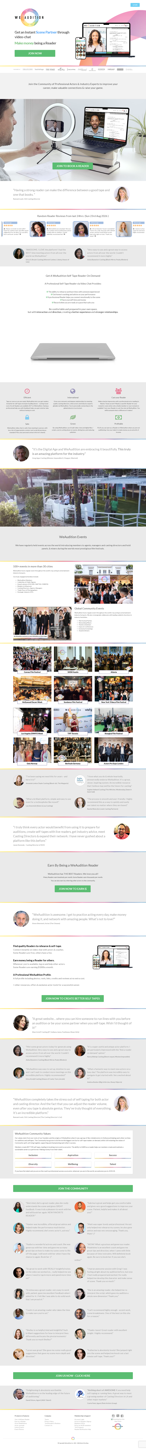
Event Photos (19, 1429)
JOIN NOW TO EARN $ (73, 888)
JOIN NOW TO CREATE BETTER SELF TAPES (73, 998)
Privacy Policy (49, 1421)
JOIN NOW (35, 53)
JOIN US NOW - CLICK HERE (73, 1375)
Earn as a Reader (20, 1421)
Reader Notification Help (82, 1429)
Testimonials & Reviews (52, 1423)
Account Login (79, 1419)
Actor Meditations (21, 1423)
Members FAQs (79, 1423)
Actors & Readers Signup (82, 1421)
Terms (47, 1419)
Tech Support (79, 1427)
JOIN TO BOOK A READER (73, 166)
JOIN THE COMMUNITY (73, 1188)
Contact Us (48, 1425)
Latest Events (19, 1427)
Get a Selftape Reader (22, 1419)
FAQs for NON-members (82, 1425)
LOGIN (135, 5)
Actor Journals (19, 1425)
